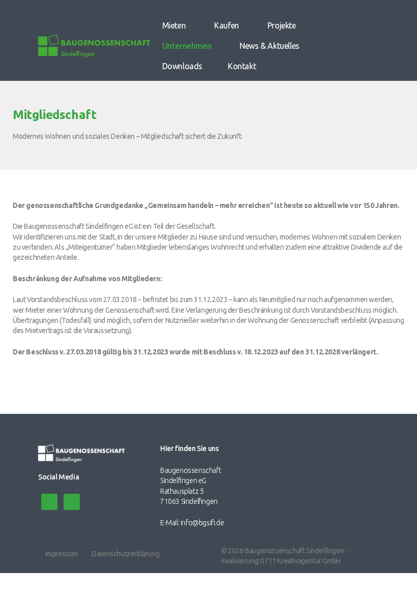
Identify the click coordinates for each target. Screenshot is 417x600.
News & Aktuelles (270, 45)
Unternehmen (187, 45)
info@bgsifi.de (202, 523)
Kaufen (226, 25)
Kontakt (242, 66)
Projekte (281, 25)
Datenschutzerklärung (125, 554)
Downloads (182, 66)
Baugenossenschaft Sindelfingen (294, 551)
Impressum (61, 554)
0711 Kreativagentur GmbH (300, 561)
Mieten (174, 25)
